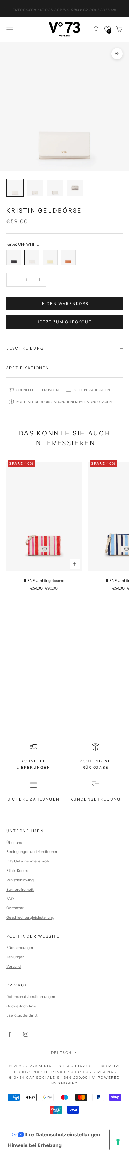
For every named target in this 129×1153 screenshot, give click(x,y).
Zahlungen (15, 957)
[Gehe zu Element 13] (15, 188)
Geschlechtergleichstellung (30, 917)
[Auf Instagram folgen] (26, 1034)
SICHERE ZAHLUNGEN (33, 799)
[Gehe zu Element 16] (75, 188)
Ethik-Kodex (17, 870)
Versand (13, 966)
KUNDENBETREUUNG (95, 799)
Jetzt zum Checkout (64, 321)
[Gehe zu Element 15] (55, 188)
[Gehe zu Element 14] (35, 188)
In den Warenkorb (64, 303)
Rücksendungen (20, 947)
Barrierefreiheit (20, 889)
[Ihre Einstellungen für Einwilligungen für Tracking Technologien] (118, 1142)
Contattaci (15, 908)
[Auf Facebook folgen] (9, 1034)
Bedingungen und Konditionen (32, 851)
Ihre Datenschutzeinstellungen (62, 1134)
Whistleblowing (20, 880)
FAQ (10, 898)
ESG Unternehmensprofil (28, 861)
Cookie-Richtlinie (21, 1006)
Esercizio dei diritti (22, 1015)
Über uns (14, 842)
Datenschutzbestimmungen (30, 996)
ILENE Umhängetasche (44, 580)
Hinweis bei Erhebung (35, 1145)
